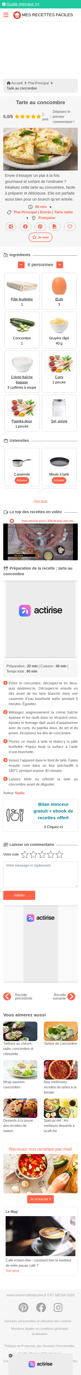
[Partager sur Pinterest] (40, 226)
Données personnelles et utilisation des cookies (38, 1321)
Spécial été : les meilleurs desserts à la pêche (59, 1126)
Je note (43, 237)
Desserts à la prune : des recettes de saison (19, 1126)
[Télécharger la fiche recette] (55, 226)
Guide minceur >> (23, 4)
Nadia (20, 793)
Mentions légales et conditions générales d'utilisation (39, 1331)
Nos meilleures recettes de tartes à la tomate (60, 1087)
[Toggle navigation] (6, 14)
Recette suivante (59, 996)
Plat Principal (38, 83)
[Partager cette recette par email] (10, 226)
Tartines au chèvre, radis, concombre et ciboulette (18, 1049)
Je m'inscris (39, 1199)
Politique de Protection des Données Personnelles (40, 1346)
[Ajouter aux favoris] (70, 226)
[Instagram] (58, 1307)
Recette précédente (23, 996)
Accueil (17, 83)
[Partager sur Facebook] (25, 226)
